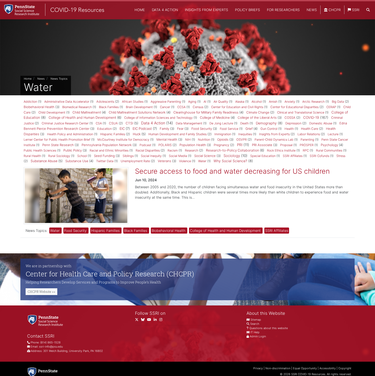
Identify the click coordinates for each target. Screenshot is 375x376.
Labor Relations (309, 134)
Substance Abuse (44, 161)
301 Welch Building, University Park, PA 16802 (73, 351)
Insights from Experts (206, 10)
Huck (137, 134)
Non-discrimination (277, 368)
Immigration (222, 134)
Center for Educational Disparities (294, 107)
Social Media (178, 156)
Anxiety (290, 101)
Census (198, 107)
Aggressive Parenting (166, 101)
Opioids (223, 140)
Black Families (109, 107)
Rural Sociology (59, 156)
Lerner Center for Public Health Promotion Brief (57, 139)
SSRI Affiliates (293, 156)
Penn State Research (58, 145)
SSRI (355, 10)
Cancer (165, 107)
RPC (306, 150)
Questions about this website (268, 328)
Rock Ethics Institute (281, 150)
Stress (340, 156)
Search (254, 323)
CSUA (113, 123)
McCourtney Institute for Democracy (123, 139)
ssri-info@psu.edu (51, 346)
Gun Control (268, 128)
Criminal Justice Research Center (65, 123)
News (312, 10)
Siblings (128, 156)
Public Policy (72, 150)
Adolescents (105, 102)
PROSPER (307, 145)
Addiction (30, 101)
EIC (122, 129)
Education (104, 129)
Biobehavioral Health (39, 107)
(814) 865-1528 (50, 342)
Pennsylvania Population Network (107, 145)
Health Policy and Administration (70, 134)
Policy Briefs (247, 10)
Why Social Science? (230, 161)
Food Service (229, 128)
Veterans (164, 161)
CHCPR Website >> (41, 292)
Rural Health (32, 156)
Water (202, 161)
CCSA (181, 107)
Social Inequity (151, 156)
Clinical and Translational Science (300, 112)
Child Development (51, 112)
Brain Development (139, 107)
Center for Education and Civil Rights (237, 107)
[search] (368, 9)
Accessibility (327, 368)
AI (205, 101)
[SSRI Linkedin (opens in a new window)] (156, 320)
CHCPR (334, 10)
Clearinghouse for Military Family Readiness (205, 112)
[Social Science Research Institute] (46, 320)
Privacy (258, 368)
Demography (266, 123)
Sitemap (255, 319)
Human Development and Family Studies (177, 134)
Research (191, 150)
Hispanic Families (112, 134)
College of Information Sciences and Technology (158, 117)
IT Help (255, 332)
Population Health (192, 145)
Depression (293, 123)
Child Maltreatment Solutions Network (137, 112)
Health (289, 128)
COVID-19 (311, 117)
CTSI (129, 123)
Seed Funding (104, 156)
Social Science (205, 156)
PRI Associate (262, 145)
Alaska (239, 101)
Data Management (189, 123)
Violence (185, 161)
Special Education (263, 156)
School (82, 156)
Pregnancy (221, 145)
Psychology (329, 145)
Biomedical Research (77, 107)
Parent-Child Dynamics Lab (274, 139)
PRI (239, 145)
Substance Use (76, 161)
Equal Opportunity (305, 368)
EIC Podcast (142, 129)
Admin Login (258, 336)
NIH (188, 139)
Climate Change (257, 112)
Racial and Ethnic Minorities (109, 150)
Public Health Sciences (40, 150)
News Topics (59, 78)
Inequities (245, 134)
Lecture (333, 134)
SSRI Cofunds (319, 156)
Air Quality (221, 101)
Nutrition (204, 139)
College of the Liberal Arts (257, 118)
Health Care (309, 129)
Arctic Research (313, 101)
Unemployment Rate (135, 161)
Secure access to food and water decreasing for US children (232, 171)
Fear (180, 129)
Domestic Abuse (320, 123)
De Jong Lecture (221, 123)
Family (164, 129)
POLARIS (165, 145)
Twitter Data (104, 161)
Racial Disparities (148, 150)
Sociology (232, 155)
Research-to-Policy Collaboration (232, 150)
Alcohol (257, 101)
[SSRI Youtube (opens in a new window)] (150, 320)
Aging (192, 101)
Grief (249, 129)
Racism (173, 150)
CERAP (331, 107)
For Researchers (283, 10)
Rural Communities (329, 150)
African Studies (132, 101)
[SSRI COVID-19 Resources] (52, 9)
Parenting (307, 139)
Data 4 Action (165, 10)
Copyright (344, 368)
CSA (99, 123)
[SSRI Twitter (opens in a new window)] (138, 320)
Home (140, 10)
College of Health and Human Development (82, 117)
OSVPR (241, 140)
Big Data (338, 102)
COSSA (290, 118)
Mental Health (166, 140)
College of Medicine (215, 117)
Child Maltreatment (86, 112)
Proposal (286, 145)
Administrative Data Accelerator (66, 101)
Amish (273, 101)
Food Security (201, 129)
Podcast (145, 145)
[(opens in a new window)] (144, 320)
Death (244, 123)
